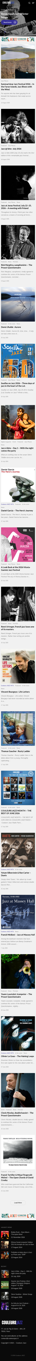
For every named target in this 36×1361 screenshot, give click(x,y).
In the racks (11, 324)
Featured (4, 145)
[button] (33, 3)
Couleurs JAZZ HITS (7, 504)
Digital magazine (6, 442)
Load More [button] (18, 1203)
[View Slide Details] (18, 39)
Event (14, 442)
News (18, 202)
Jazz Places (4, 81)
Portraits (15, 262)
